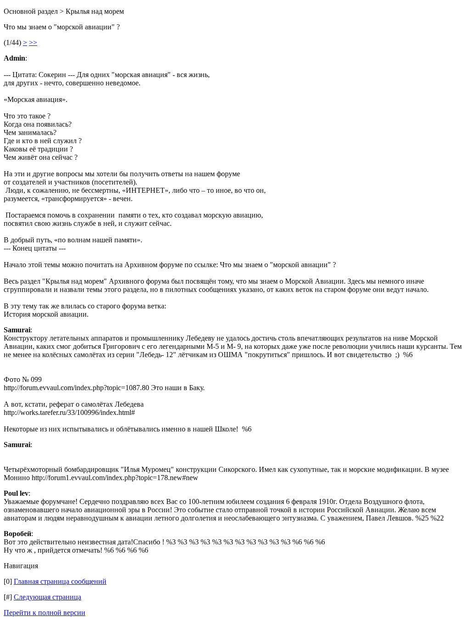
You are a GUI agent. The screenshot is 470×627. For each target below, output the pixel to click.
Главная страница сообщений (60, 581)
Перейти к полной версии (44, 612)
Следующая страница (47, 597)
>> (33, 42)
